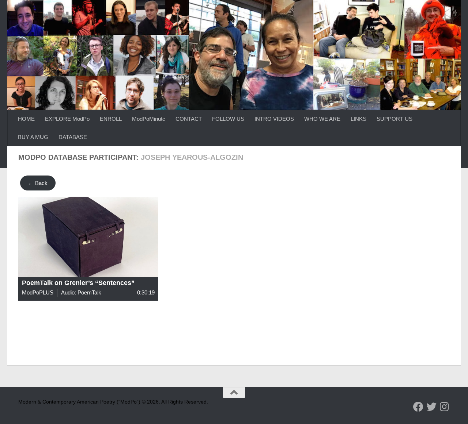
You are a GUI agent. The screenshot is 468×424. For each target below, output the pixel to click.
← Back (38, 183)
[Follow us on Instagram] (444, 407)
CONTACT (189, 119)
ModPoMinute (148, 119)
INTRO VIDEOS (274, 119)
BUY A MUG (33, 137)
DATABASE (72, 137)
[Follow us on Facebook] (418, 407)
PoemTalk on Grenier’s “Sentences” (78, 282)
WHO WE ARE (322, 119)
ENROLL (111, 119)
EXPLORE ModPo (67, 119)
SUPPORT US (394, 119)
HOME (26, 119)
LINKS (358, 119)
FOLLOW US (228, 119)
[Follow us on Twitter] (431, 407)
